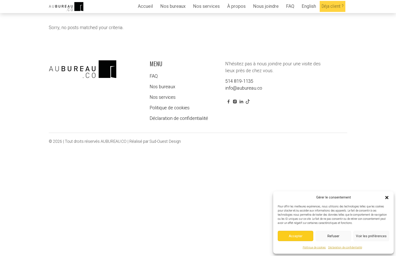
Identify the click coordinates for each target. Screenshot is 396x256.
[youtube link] (248, 101)
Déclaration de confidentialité (345, 247)
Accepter (295, 236)
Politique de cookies (314, 247)
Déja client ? (333, 6)
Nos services (206, 6)
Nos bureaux (173, 6)
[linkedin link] (241, 101)
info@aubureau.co (243, 88)
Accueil (145, 6)
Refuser (333, 236)
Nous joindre (266, 6)
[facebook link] (228, 101)
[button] (387, 197)
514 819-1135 (239, 81)
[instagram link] (235, 101)
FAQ (290, 6)
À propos (236, 6)
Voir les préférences (371, 236)
